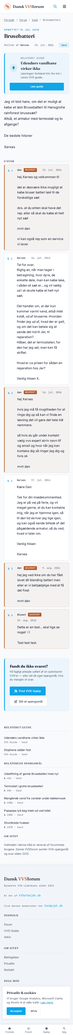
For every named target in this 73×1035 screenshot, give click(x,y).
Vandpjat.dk (53, 906)
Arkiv (7, 937)
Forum (23, 20)
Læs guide (36, 86)
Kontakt (9, 969)
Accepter (16, 1011)
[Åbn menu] (64, 6)
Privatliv (9, 963)
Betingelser (11, 957)
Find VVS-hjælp (30, 691)
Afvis (34, 1011)
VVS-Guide (11, 930)
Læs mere (47, 1002)
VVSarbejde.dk (30, 895)
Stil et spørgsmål (31, 701)
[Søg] (55, 6)
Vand (35, 20)
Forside (9, 20)
